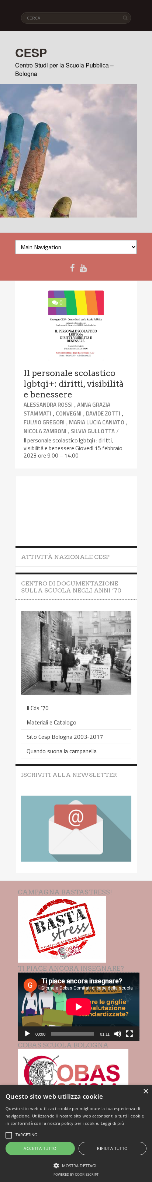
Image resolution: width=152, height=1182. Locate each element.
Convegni (69, 413)
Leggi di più (112, 1123)
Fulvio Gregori (44, 422)
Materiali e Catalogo (51, 722)
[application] (78, 1007)
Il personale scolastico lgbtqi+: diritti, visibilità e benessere (74, 384)
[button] (76, 1165)
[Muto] (117, 1033)
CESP (31, 52)
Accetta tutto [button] (40, 1148)
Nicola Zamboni (45, 431)
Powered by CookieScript (76, 1174)
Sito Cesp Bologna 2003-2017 (65, 736)
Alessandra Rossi (48, 404)
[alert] (76, 1133)
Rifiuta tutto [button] (112, 1148)
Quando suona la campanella (62, 751)
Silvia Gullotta (93, 431)
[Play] (27, 1033)
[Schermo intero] (129, 1033)
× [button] (145, 1091)
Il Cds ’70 (38, 707)
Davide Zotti (103, 413)
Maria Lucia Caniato (96, 422)
